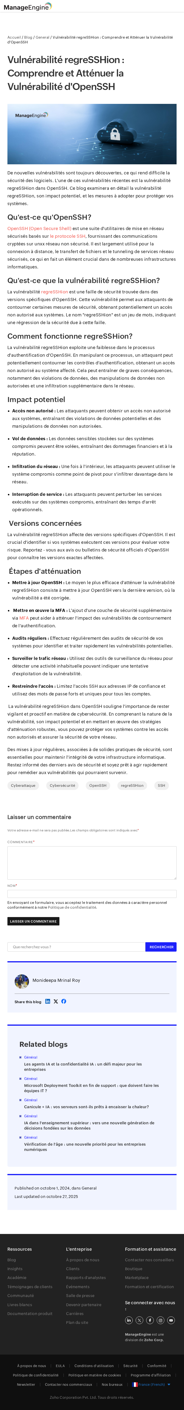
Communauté (20, 1295)
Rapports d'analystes (86, 1277)
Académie (17, 1277)
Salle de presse (80, 1295)
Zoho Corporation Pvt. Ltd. (73, 1397)
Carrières (75, 1313)
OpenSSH (98, 785)
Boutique (134, 1269)
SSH (161, 785)
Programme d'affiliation (151, 1375)
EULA (60, 1366)
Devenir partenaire (83, 1305)
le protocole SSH (68, 236)
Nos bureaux (112, 1384)
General (89, 1188)
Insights (15, 1269)
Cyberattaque (23, 785)
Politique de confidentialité (36, 1375)
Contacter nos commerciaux (68, 1384)
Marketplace (137, 1277)
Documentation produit (30, 1313)
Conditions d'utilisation (94, 1366)
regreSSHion (54, 291)
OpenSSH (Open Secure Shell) (39, 228)
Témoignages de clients (30, 1287)
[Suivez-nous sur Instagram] (160, 1320)
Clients (73, 1269)
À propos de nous (82, 1260)
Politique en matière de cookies (95, 1375)
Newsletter (26, 1384)
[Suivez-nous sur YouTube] (171, 1320)
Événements (78, 1287)
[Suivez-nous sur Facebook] (150, 1320)
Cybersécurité (62, 785)
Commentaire (20, 842)
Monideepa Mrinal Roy (56, 980)
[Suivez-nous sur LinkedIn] (129, 1320)
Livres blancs (19, 1305)
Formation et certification (149, 1287)
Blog (11, 1260)
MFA (24, 618)
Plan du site (77, 1322)
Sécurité (130, 1366)
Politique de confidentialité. (72, 907)
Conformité (156, 1366)
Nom (11, 886)
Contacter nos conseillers (149, 1260)
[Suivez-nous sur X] (139, 1320)
